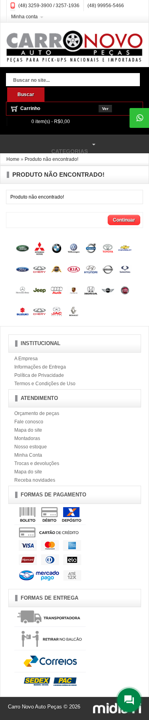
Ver (105, 108)
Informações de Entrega (40, 367)
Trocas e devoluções (36, 463)
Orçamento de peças (36, 413)
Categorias (44, 147)
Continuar (124, 220)
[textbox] (72, 80)
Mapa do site (28, 430)
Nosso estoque (30, 447)
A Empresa (26, 358)
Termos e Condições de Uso (44, 383)
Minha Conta (28, 455)
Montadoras (27, 438)
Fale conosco (28, 422)
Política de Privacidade (39, 375)
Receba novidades (34, 480)
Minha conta (24, 16)
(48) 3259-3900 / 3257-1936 (48, 5)
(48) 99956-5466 (105, 5)
